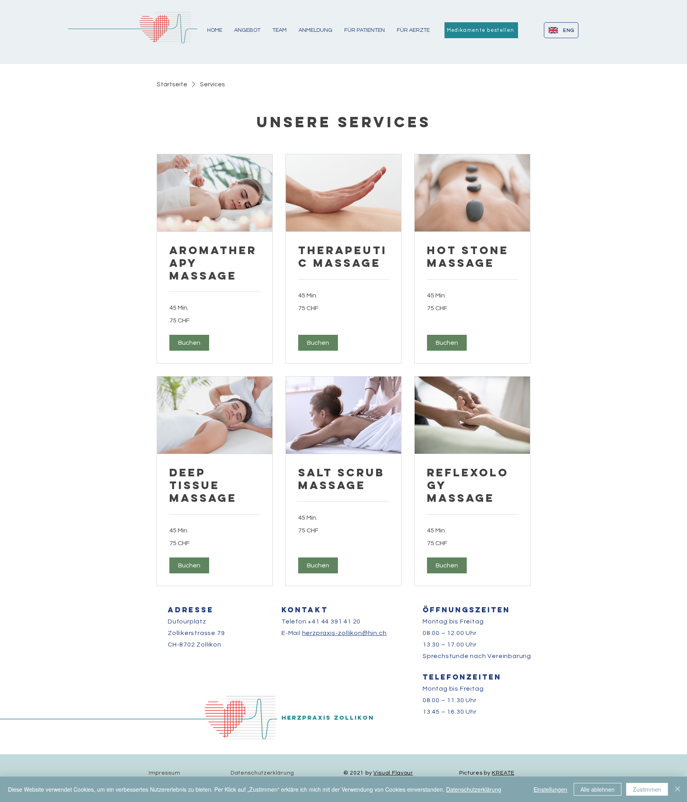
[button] (189, 343)
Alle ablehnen (597, 789)
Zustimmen (647, 789)
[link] (214, 263)
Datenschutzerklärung (473, 789)
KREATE (503, 773)
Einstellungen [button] (550, 789)
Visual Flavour (393, 773)
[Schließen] (677, 789)
